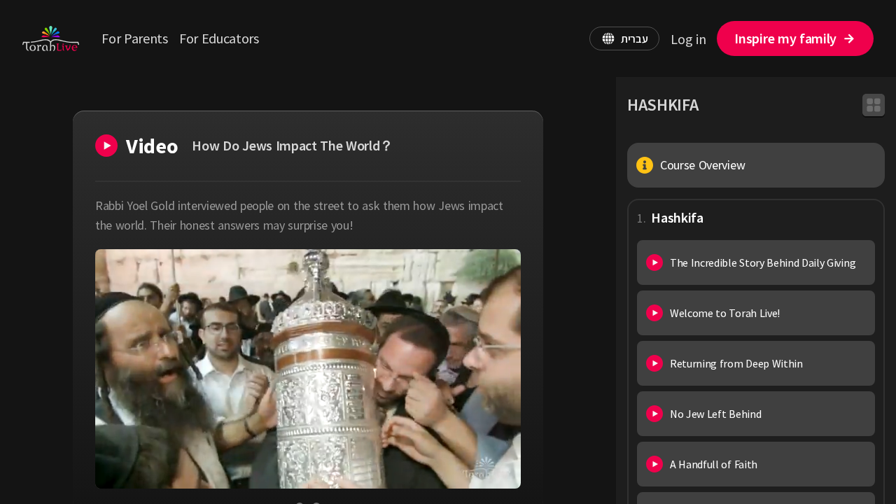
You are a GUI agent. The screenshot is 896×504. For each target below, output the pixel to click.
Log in (688, 39)
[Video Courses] (873, 105)
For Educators (219, 38)
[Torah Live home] (50, 38)
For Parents (134, 38)
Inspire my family (785, 38)
